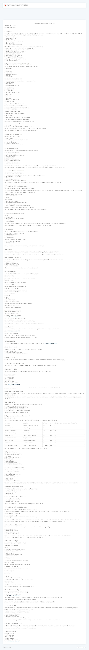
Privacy (9, 647)
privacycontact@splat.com (13, 316)
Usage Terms (5, 647)
